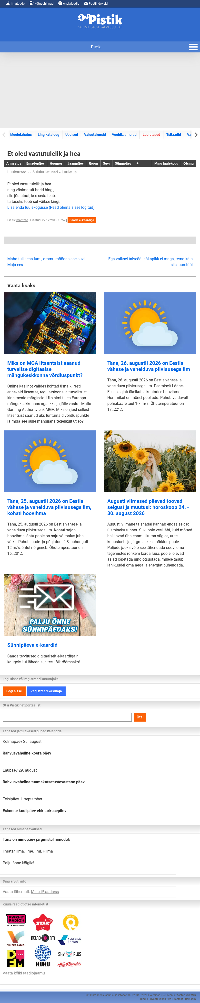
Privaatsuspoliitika (160, 999)
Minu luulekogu (166, 163)
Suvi (106, 163)
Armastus (13, 163)
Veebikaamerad (124, 135)
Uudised (71, 135)
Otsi (140, 717)
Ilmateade (17, 3)
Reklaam (190, 999)
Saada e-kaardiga (82, 220)
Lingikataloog (48, 135)
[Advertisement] (100, 90)
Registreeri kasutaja (46, 691)
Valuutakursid (95, 135)
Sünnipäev (123, 163)
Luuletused (151, 135)
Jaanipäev (75, 163)
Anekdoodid (70, 3)
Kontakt (178, 999)
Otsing (188, 163)
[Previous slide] (4, 134)
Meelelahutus (21, 135)
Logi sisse (14, 691)
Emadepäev (35, 163)
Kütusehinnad (43, 3)
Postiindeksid (98, 3)
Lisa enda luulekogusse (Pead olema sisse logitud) (51, 207)
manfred (22, 220)
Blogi (143, 999)
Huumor (56, 163)
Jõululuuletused (44, 172)
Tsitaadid (173, 135)
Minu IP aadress (45, 891)
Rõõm (93, 163)
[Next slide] (195, 134)
